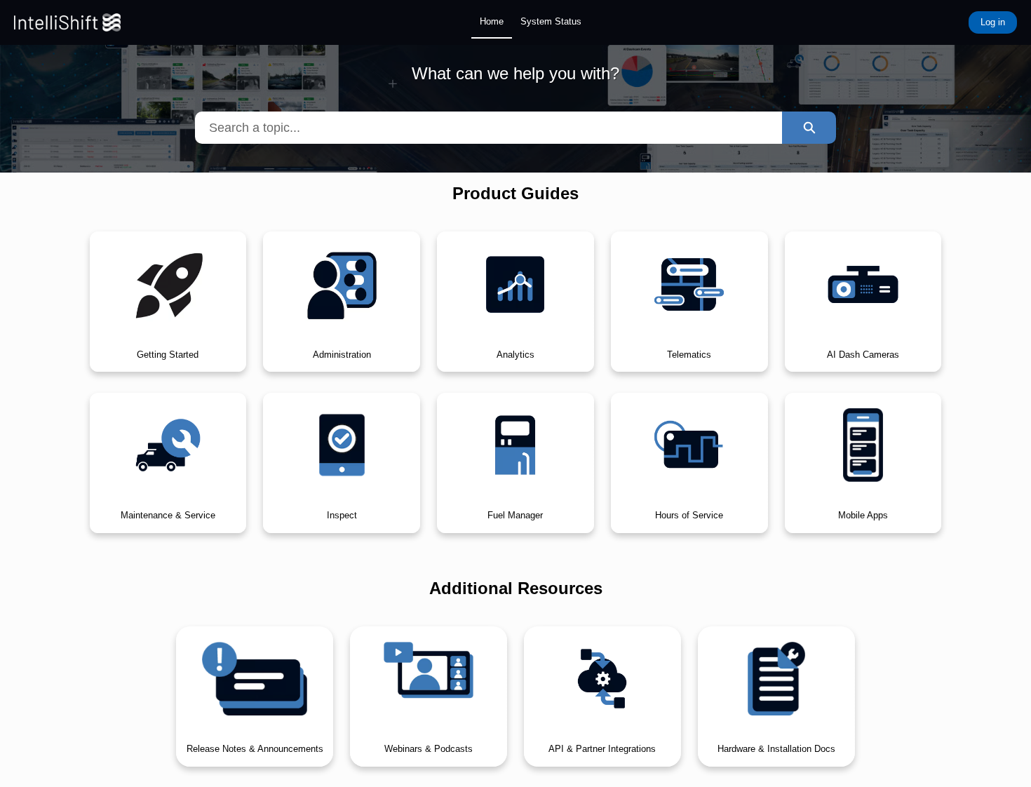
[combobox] (489, 128)
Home (492, 21)
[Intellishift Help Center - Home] (67, 22)
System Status (550, 21)
